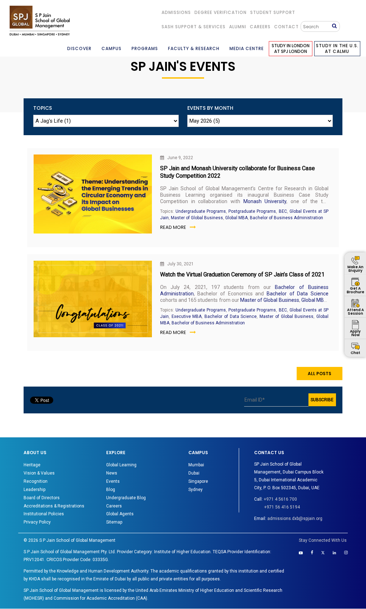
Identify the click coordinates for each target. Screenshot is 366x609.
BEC (283, 211)
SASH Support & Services (194, 27)
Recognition (36, 481)
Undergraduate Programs (200, 211)
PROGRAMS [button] (145, 48)
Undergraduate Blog (126, 497)
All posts (319, 373)
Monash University (265, 201)
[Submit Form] (336, 26)
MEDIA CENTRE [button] (246, 48)
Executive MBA (187, 316)
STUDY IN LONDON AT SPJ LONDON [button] (291, 48)
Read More (173, 227)
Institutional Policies (44, 513)
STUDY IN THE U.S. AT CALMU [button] (337, 48)
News (111, 473)
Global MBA (236, 217)
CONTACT (286, 27)
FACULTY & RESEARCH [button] (193, 48)
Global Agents (120, 513)
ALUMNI (237, 27)
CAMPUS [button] (112, 48)
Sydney (195, 489)
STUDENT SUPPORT (272, 12)
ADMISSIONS (176, 12)
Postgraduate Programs (252, 211)
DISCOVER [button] (79, 48)
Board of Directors (42, 497)
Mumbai (196, 464)
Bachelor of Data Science (297, 293)
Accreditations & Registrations (54, 506)
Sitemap (114, 522)
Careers (260, 27)
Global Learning (121, 464)
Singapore (198, 481)
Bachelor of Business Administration (286, 217)
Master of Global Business (197, 217)
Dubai (193, 473)
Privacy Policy (37, 522)
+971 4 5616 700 (280, 499)
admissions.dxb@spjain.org (294, 518)
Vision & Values (39, 473)
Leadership (34, 489)
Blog (110, 489)
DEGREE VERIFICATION (220, 12)
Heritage (32, 464)
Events (113, 481)
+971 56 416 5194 (282, 507)
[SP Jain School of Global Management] (39, 20)
